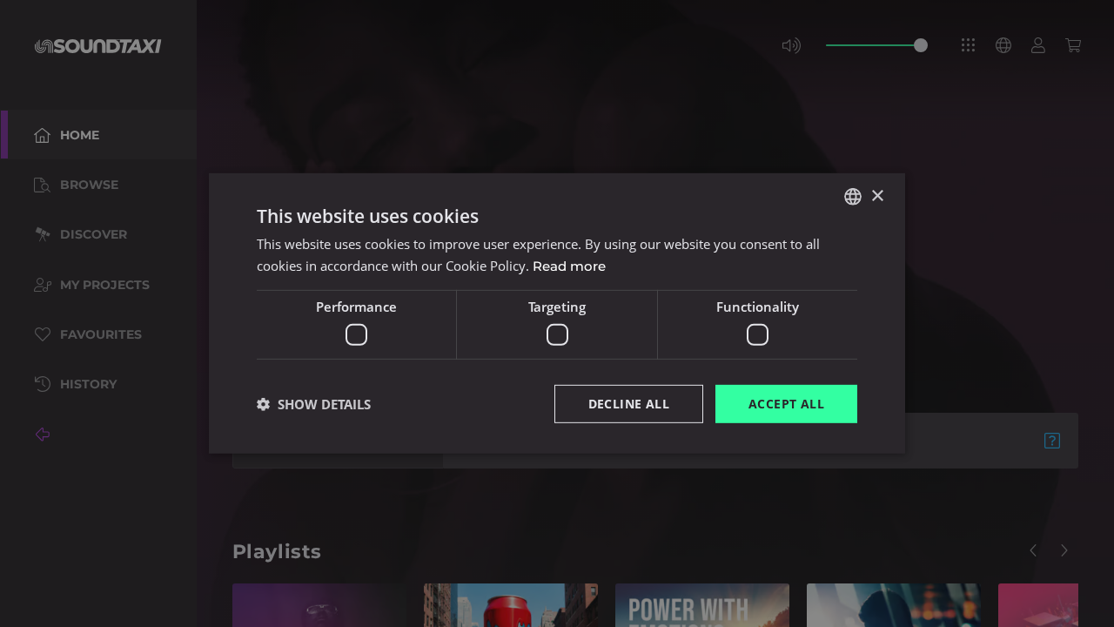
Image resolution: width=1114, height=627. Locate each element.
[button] (314, 404)
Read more (569, 266)
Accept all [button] (786, 402)
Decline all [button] (628, 402)
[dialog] (557, 313)
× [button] (876, 195)
